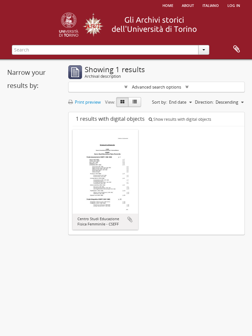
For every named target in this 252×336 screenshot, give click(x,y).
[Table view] (134, 102)
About (188, 5)
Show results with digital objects (181, 119)
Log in (233, 5)
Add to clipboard (130, 219)
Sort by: (159, 102)
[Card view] (122, 102)
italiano (210, 5)
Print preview (87, 102)
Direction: (204, 102)
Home (167, 5)
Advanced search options (156, 87)
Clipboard (236, 49)
